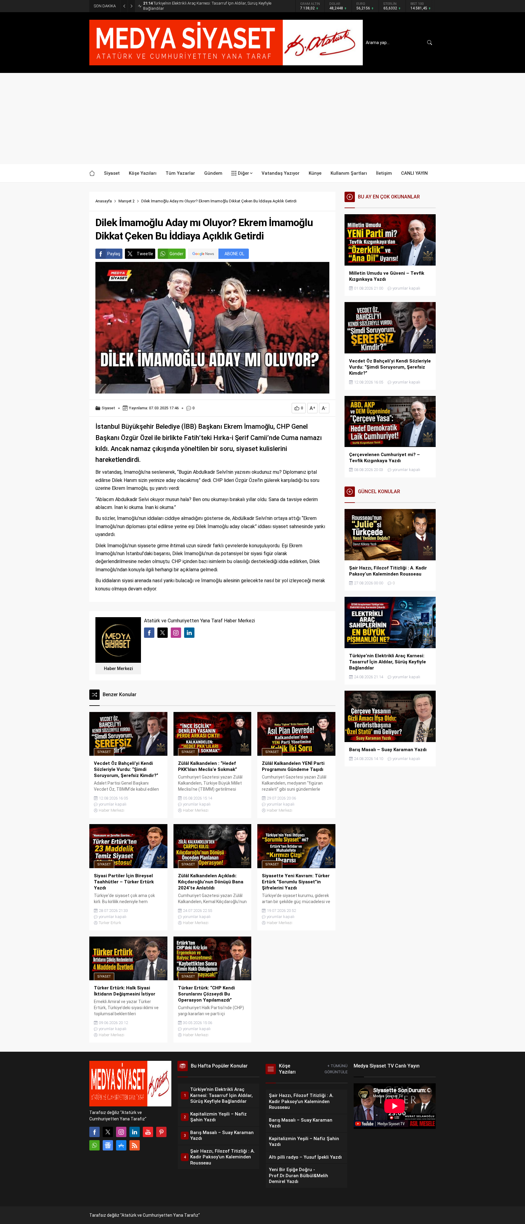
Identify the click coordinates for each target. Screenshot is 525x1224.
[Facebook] (94, 1132)
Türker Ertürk (110, 922)
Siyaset (108, 408)
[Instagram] (121, 1132)
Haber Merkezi (118, 668)
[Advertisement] (262, 118)
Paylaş (113, 253)
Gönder (177, 253)
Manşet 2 (126, 201)
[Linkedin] (134, 1132)
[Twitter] (108, 1132)
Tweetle (145, 253)
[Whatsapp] (94, 1145)
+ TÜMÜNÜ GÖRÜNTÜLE (336, 1069)
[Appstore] (121, 1145)
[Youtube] (148, 1132)
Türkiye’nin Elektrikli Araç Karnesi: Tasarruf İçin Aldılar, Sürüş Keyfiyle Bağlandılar (207, 6)
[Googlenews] (108, 1145)
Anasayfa (103, 201)
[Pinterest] (161, 1132)
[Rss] (134, 1145)
